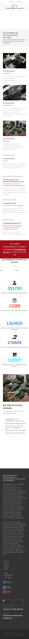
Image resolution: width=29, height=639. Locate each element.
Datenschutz (14, 635)
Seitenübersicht (21, 635)
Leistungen (6, 564)
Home (5, 560)
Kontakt (19, 1)
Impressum (6, 635)
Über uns (6, 562)
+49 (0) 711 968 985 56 (13, 609)
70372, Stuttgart (8, 577)
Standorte (11, 1)
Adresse (6, 573)
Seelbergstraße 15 (8, 575)
